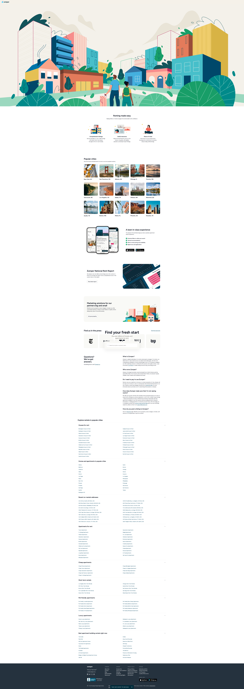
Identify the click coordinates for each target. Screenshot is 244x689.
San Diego (81, 487)
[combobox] (122, 345)
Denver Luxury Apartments (84, 619)
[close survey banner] (131, 687)
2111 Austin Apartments (83, 652)
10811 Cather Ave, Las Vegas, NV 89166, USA (88, 514)
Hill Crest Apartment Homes (84, 641)
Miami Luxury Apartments (84, 623)
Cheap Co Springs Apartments (85, 575)
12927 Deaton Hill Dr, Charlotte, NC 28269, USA (89, 519)
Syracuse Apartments (83, 539)
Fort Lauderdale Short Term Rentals (86, 590)
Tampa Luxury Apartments (84, 626)
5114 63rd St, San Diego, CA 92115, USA (87, 507)
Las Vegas (81, 476)
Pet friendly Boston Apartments (85, 603)
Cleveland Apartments (83, 543)
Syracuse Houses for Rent (84, 438)
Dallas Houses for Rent (83, 451)
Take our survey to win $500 (120, 687)
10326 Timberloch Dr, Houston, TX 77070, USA (88, 510)
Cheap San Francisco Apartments (86, 572)
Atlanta (80, 464)
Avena (80, 646)
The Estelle (81, 636)
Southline (80, 650)
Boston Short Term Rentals (84, 588)
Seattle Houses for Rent (84, 456)
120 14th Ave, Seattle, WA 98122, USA (86, 500)
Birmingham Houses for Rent (85, 428)
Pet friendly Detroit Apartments (85, 606)
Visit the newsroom (155, 330)
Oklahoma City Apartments (84, 546)
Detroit (80, 474)
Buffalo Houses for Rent (84, 440)
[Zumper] (5, 2)
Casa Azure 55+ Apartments (84, 643)
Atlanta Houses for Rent (84, 433)
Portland (80, 485)
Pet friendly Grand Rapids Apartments (86, 608)
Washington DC (82, 492)
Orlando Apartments (83, 534)
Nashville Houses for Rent (84, 449)
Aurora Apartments (83, 555)
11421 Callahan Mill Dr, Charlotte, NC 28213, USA (89, 517)
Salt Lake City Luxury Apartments (86, 621)
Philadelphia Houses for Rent (85, 447)
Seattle (80, 490)
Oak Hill (80, 657)
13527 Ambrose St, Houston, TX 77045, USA (88, 521)
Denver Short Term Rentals (84, 592)
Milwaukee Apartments (83, 557)
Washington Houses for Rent (85, 431)
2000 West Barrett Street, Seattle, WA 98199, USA (89, 503)
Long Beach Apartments (84, 552)
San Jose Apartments (83, 548)
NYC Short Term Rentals (84, 586)
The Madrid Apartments (84, 648)
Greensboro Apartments (84, 536)
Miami (80, 478)
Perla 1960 (81, 639)
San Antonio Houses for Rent (85, 454)
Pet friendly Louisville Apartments (86, 601)
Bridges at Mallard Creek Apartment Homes (88, 655)
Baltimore (81, 467)
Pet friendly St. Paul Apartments (85, 610)
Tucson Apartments (83, 530)
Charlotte (81, 469)
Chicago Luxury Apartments (84, 628)
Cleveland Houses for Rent (84, 442)
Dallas (80, 471)
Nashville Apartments (83, 550)
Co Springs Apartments (83, 532)
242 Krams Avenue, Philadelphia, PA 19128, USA (88, 505)
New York (81, 480)
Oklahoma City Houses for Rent (85, 444)
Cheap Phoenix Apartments (84, 566)
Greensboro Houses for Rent (85, 435)
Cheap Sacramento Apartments (85, 570)
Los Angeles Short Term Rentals (85, 583)
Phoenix (80, 483)
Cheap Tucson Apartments (84, 568)
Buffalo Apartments (83, 541)
